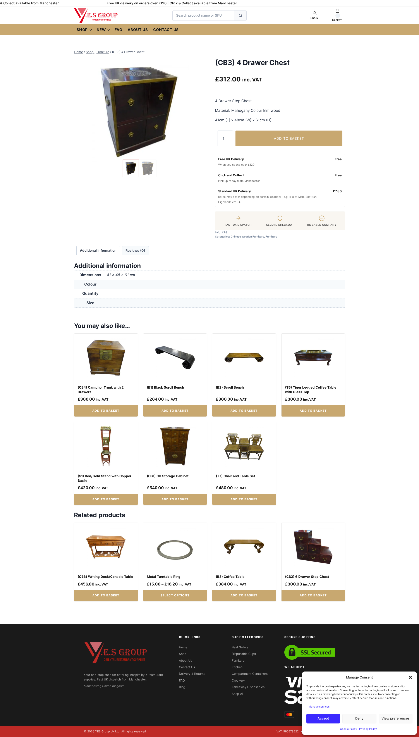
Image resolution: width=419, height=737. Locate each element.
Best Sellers (240, 647)
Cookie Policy (348, 728)
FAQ (118, 30)
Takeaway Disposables (248, 687)
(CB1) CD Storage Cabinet (168, 476)
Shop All (237, 694)
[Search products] (240, 15)
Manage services (319, 706)
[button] (410, 677)
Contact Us (166, 30)
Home (183, 647)
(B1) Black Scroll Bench (165, 387)
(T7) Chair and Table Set (235, 476)
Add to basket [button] (105, 410)
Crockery (238, 680)
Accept (323, 718)
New (101, 30)
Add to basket (289, 138)
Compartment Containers (250, 673)
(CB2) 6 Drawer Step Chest (307, 577)
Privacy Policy (368, 728)
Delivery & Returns (192, 673)
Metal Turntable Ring (163, 577)
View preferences (395, 718)
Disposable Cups (244, 654)
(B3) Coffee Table (230, 577)
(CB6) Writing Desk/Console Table (105, 577)
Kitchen (237, 667)
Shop (82, 30)
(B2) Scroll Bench (230, 387)
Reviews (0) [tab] (135, 250)
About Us (138, 30)
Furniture (271, 236)
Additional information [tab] (98, 250)
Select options (174, 595)
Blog (182, 687)
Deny (359, 718)
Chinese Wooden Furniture (247, 236)
